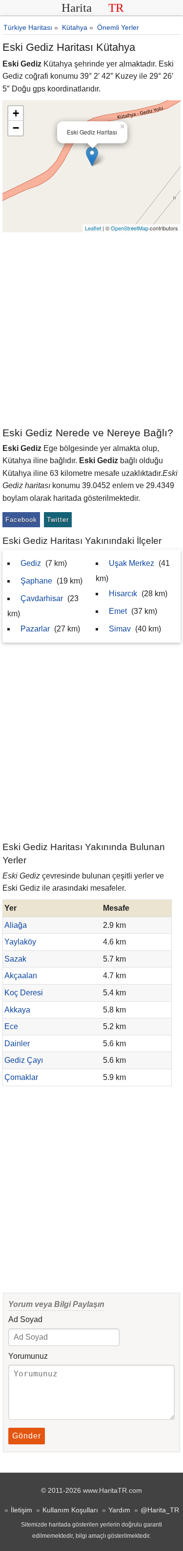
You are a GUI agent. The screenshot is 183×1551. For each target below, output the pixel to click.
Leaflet (93, 228)
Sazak (15, 959)
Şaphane (36, 581)
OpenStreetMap (129, 228)
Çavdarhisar (41, 598)
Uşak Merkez (131, 563)
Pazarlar (35, 629)
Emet (118, 611)
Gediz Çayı (23, 1060)
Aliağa (15, 925)
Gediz (30, 563)
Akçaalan (20, 975)
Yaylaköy (20, 942)
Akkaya (17, 1010)
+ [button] (16, 113)
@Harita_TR (160, 1510)
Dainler (17, 1043)
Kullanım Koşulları (70, 1510)
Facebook (21, 519)
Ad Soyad (25, 1319)
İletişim (21, 1510)
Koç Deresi (23, 993)
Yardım (119, 1510)
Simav (120, 629)
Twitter (58, 519)
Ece (11, 1026)
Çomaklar (21, 1077)
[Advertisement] (91, 329)
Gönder (26, 1436)
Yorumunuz (28, 1356)
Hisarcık (123, 593)
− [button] (16, 128)
